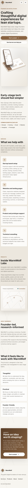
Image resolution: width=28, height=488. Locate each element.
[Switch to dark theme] (21, 2)
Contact (20, 479)
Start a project (13, 38)
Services (3, 479)
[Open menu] (25, 2)
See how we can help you (14, 42)
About (15, 479)
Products (9, 479)
